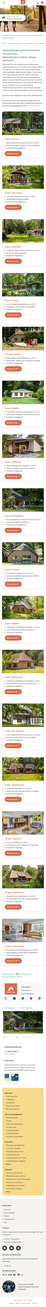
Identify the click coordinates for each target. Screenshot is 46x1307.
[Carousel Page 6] (27, 132)
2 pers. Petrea (12, 139)
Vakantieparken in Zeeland (16, 1161)
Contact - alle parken (11, 1239)
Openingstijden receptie (13, 977)
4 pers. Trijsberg (13, 461)
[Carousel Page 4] (23, 132)
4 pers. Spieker (12, 408)
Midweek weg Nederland (15, 1145)
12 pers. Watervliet (14, 892)
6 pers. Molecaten (14, 677)
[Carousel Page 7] (29, 132)
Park (4, 43)
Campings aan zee (12, 1155)
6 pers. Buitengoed (14, 515)
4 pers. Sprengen (13, 246)
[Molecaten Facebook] (23, 998)
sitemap (34, 1303)
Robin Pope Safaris (13, 1106)
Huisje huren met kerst (14, 1182)
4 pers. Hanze (11, 300)
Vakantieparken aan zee (14, 1151)
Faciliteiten (29, 43)
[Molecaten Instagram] (31, 998)
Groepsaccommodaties (14, 1137)
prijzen (17, 1303)
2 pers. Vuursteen (13, 192)
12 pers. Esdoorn (13, 838)
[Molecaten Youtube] (39, 998)
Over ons (7, 1210)
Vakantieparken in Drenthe (16, 1158)
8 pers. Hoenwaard (14, 784)
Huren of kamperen (15, 43)
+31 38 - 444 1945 (33, 106)
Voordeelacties (11, 1096)
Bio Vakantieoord (12, 1109)
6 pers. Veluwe (12, 569)
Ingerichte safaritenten (14, 1124)
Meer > (8, 1164)
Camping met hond (13, 1148)
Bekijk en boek (12, 154)
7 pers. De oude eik (14, 731)
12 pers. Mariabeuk (14, 946)
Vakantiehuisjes (12, 1118)
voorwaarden (25, 1303)
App (5, 1222)
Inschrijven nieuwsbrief (12, 1242)
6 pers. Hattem (12, 623)
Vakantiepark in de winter (15, 1185)
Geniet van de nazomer (14, 1173)
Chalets (9, 1121)
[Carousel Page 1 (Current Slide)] (16, 132)
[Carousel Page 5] (25, 132)
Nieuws (6, 1216)
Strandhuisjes (11, 1127)
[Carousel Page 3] (21, 132)
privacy (11, 1303)
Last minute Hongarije (14, 1188)
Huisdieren (10, 1103)
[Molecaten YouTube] (18, 1248)
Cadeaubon (10, 1099)
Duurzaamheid (9, 1213)
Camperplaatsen (12, 1133)
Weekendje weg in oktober (16, 1176)
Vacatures (7, 1266)
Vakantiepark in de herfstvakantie (18, 1179)
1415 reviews (9, 1054)
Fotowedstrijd (9, 1219)
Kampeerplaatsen (12, 1130)
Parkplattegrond (25, 974)
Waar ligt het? (9, 974)
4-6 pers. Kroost (13, 354)
